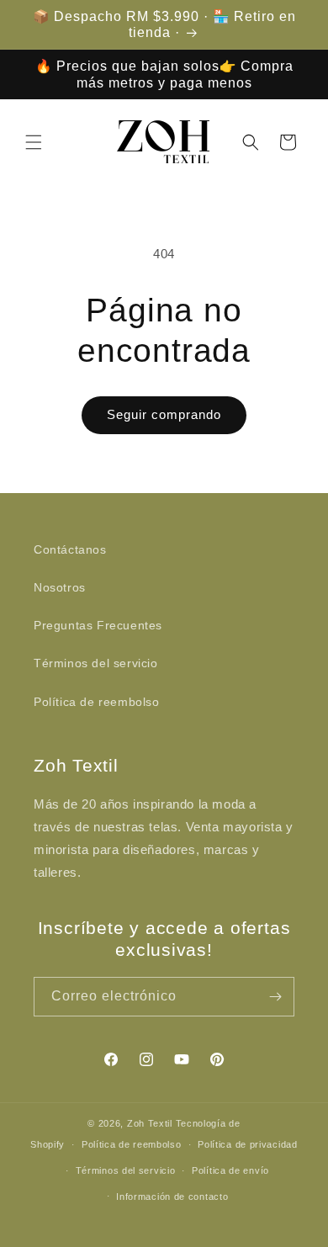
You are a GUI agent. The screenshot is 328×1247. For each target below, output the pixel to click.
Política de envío (230, 1170)
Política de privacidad (247, 1144)
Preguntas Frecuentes (98, 625)
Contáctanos (70, 549)
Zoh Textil (151, 1123)
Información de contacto (172, 1196)
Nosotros (60, 587)
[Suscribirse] (275, 996)
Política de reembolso (97, 701)
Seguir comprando (164, 414)
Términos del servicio (96, 663)
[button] (33, 142)
